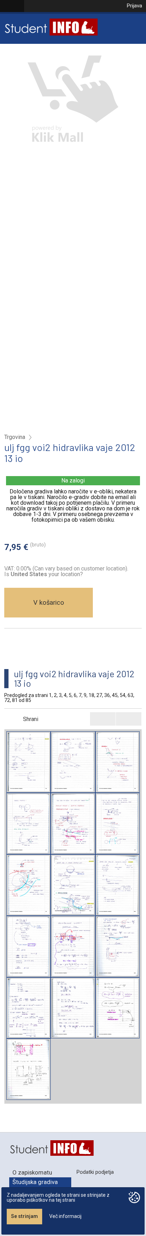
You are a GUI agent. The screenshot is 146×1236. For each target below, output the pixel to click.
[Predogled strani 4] (28, 823)
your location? (47, 574)
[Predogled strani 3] (117, 762)
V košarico (48, 602)
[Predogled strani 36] (73, 946)
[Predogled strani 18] (117, 885)
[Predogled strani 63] (73, 1008)
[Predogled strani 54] (28, 1008)
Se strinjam (24, 1216)
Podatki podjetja (95, 1172)
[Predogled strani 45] (117, 946)
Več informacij (65, 1216)
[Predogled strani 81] (28, 1069)
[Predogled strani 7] (28, 885)
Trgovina (14, 437)
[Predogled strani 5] (73, 823)
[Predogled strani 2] (73, 762)
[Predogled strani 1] (28, 762)
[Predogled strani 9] (73, 885)
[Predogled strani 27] (28, 946)
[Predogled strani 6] (117, 823)
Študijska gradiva (35, 1181)
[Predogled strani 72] (117, 1008)
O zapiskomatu (32, 1172)
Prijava (134, 5)
